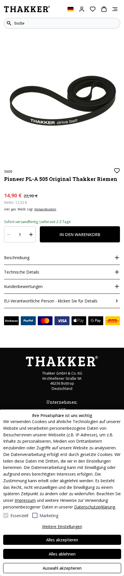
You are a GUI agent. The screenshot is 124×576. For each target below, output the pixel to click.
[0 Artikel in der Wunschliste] (93, 9)
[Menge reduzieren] (9, 234)
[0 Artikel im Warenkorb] (104, 9)
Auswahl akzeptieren (62, 568)
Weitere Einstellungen (62, 526)
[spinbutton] (20, 234)
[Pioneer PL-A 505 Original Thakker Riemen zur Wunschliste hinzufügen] (117, 171)
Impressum (25, 500)
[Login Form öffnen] (82, 9)
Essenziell (19, 515)
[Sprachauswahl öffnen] (70, 9)
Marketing (49, 515)
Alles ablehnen (62, 554)
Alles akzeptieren (62, 540)
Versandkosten (45, 209)
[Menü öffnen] (115, 9)
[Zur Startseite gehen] (27, 9)
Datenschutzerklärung (94, 507)
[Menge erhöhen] (31, 234)
